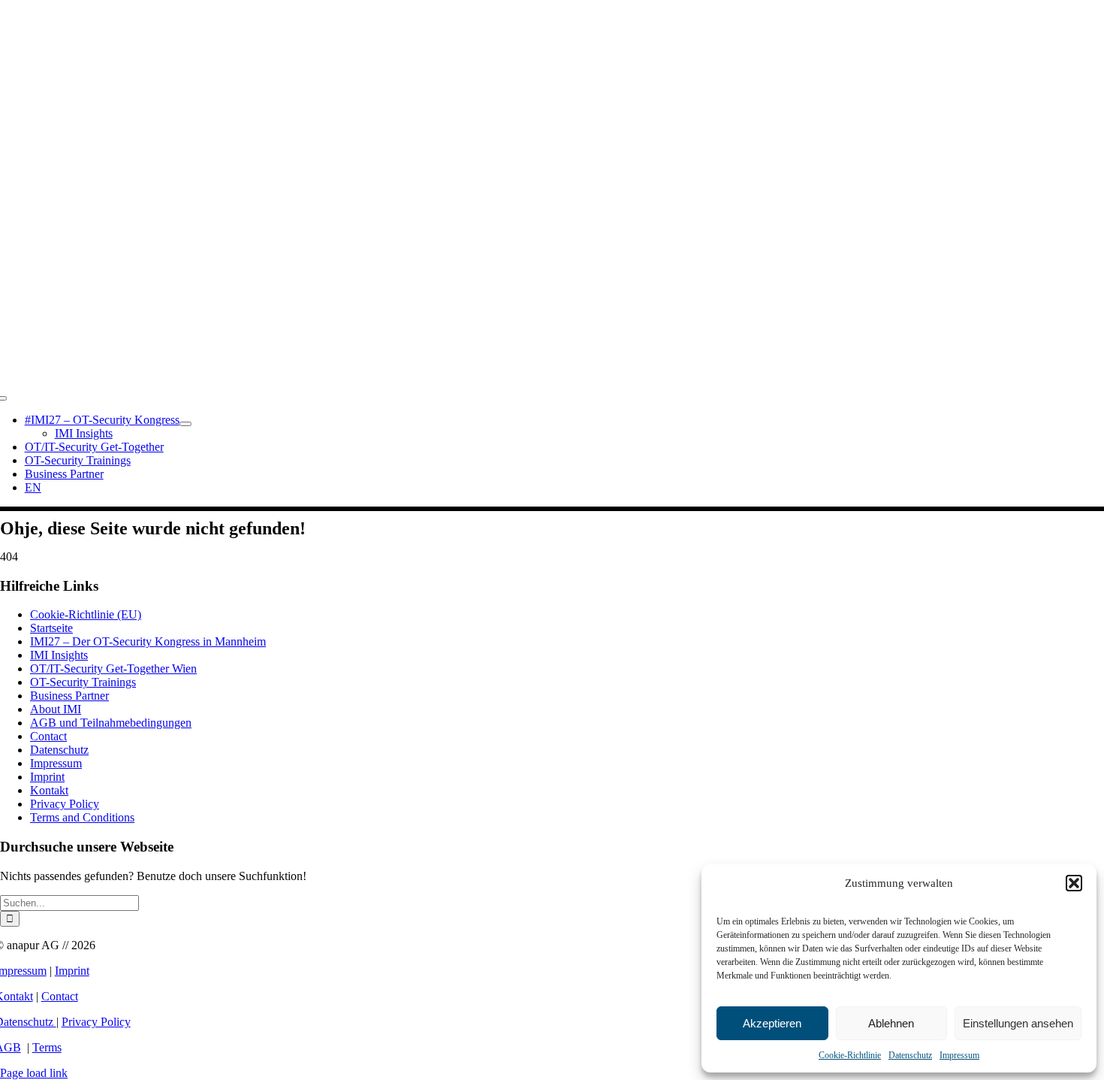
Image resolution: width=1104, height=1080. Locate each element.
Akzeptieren (772, 1023)
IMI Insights (59, 655)
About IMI (55, 709)
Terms (47, 1047)
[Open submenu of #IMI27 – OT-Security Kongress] (185, 424)
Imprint (47, 776)
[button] (1073, 883)
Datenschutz (910, 1055)
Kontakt (49, 790)
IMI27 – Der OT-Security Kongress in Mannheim (148, 641)
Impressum (959, 1055)
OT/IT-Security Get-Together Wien (113, 668)
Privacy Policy (64, 803)
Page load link (34, 1072)
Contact (48, 736)
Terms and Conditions (82, 817)
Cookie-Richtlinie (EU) (85, 614)
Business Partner (69, 695)
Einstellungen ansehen (1018, 1023)
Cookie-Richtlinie (850, 1055)
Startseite (51, 628)
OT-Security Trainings (83, 682)
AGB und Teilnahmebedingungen (111, 722)
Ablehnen (891, 1023)
